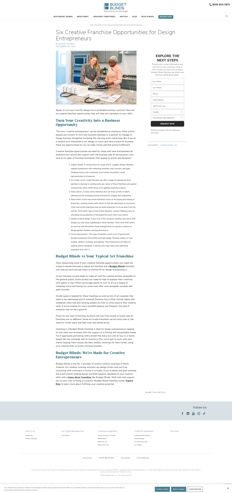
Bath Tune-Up (102, 442)
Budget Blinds (117, 266)
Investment (83, 16)
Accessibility (125, 458)
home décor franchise (79, 377)
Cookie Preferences (143, 458)
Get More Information (73, 431)
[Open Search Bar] (226, 16)
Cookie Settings (195, 489)
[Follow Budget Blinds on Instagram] (198, 413)
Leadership (29, 435)
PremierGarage (139, 439)
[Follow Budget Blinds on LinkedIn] (187, 413)
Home (91, 25)
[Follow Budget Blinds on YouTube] (193, 413)
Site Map (174, 431)
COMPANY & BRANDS (107, 431)
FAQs (134, 16)
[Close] (228, 488)
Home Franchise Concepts (107, 435)
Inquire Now (166, 17)
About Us (30, 431)
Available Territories (104, 16)
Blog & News (147, 16)
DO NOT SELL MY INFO (106, 458)
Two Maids (138, 445)
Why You (124, 16)
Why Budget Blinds (63, 16)
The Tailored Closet (140, 442)
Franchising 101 (169, 145)
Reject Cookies (178, 489)
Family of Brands (31, 439)
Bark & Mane (102, 439)
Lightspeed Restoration (142, 435)
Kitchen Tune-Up (103, 445)
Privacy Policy (87, 458)
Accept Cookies (162, 489)
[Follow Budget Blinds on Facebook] (182, 413)
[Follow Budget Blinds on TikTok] (204, 413)
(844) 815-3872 (221, 4)
